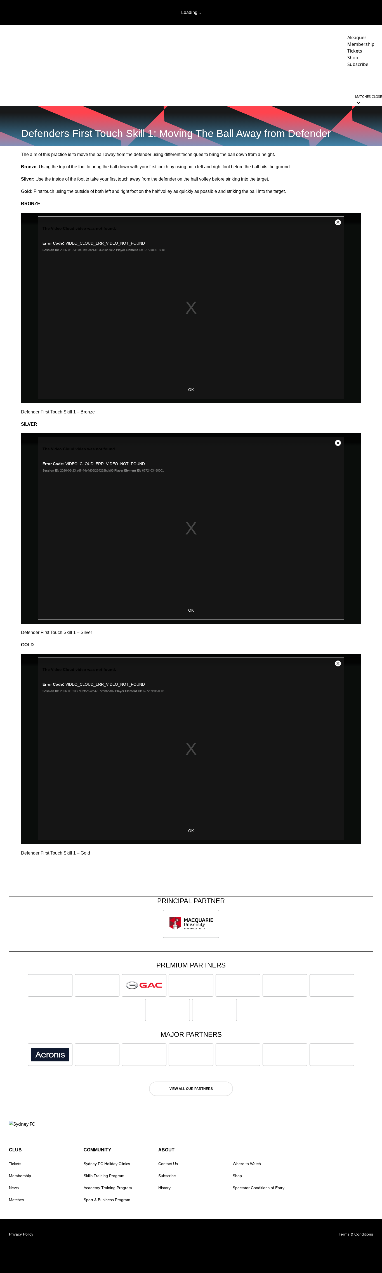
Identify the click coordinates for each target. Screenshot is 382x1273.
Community (287, 80)
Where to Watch (247, 1163)
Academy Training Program (108, 1188)
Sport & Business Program (107, 1200)
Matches (16, 1200)
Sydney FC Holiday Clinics (107, 1163)
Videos (199, 80)
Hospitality (254, 80)
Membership (20, 1175)
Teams (221, 80)
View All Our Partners (191, 1089)
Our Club (322, 80)
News (178, 80)
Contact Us (168, 1163)
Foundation (359, 80)
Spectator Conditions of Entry (258, 1188)
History (164, 1188)
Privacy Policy (21, 1234)
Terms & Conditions (356, 1234)
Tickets (15, 1163)
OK (191, 389)
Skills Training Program (104, 1175)
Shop (237, 1175)
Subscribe (167, 1175)
